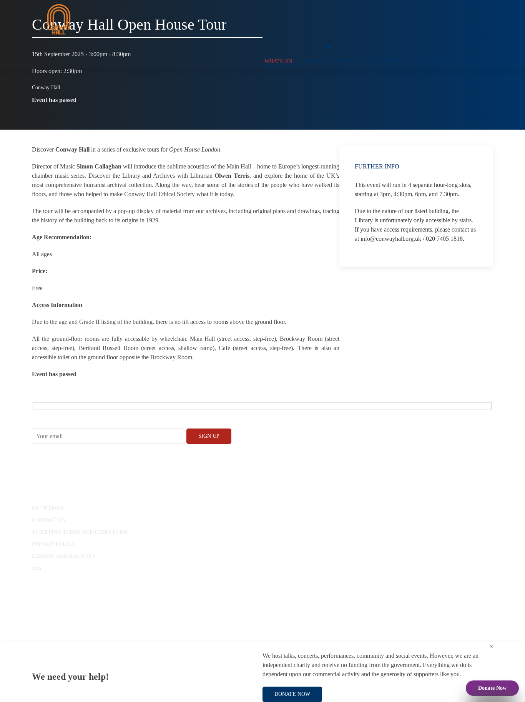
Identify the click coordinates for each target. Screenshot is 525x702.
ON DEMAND (48, 508)
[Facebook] (264, 46)
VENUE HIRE (385, 61)
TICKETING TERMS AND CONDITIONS (80, 532)
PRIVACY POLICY (53, 544)
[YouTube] (280, 46)
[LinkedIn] (310, 46)
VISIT (469, 61)
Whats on (278, 61)
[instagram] (295, 46)
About (313, 61)
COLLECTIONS (431, 61)
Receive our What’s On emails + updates (91, 414)
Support (345, 61)
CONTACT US (48, 520)
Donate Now (492, 688)
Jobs (36, 568)
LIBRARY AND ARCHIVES (63, 556)
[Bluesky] (329, 46)
